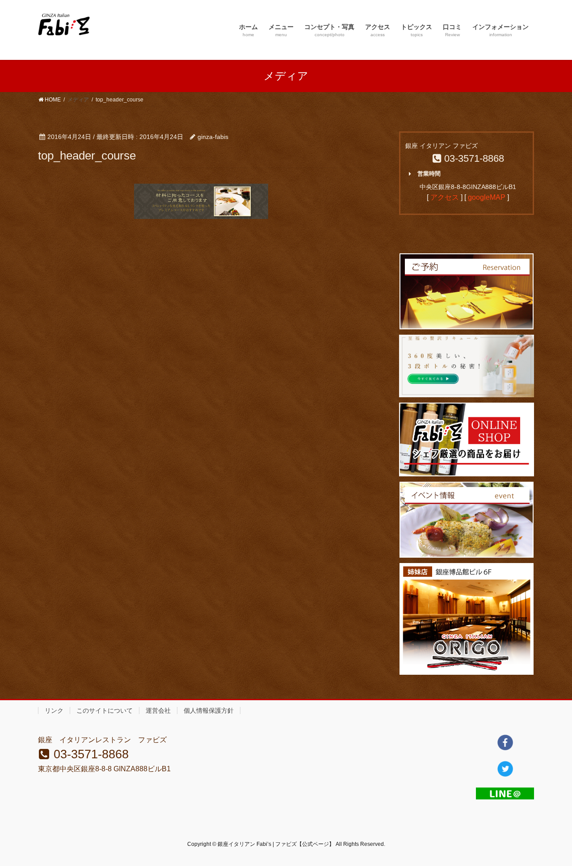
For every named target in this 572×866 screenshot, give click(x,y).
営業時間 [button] (429, 173)
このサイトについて (104, 710)
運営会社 (158, 710)
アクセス (444, 197)
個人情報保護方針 (209, 710)
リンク (54, 710)
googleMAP (486, 197)
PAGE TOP (550, 832)
